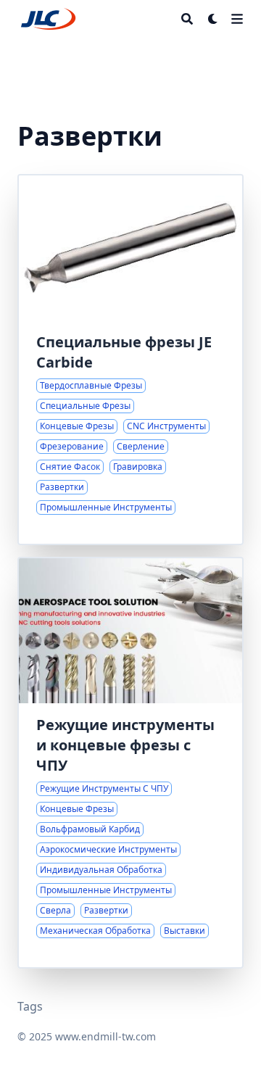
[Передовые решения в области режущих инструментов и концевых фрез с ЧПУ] (130, 762)
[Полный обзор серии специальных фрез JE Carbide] (130, 359)
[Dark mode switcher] (213, 19)
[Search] (187, 19)
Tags (30, 1006)
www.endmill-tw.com (105, 1036)
